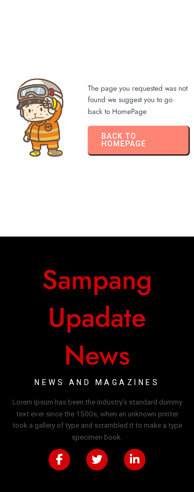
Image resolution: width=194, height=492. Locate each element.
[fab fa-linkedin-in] (135, 459)
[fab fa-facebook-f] (59, 459)
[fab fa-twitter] (97, 459)
